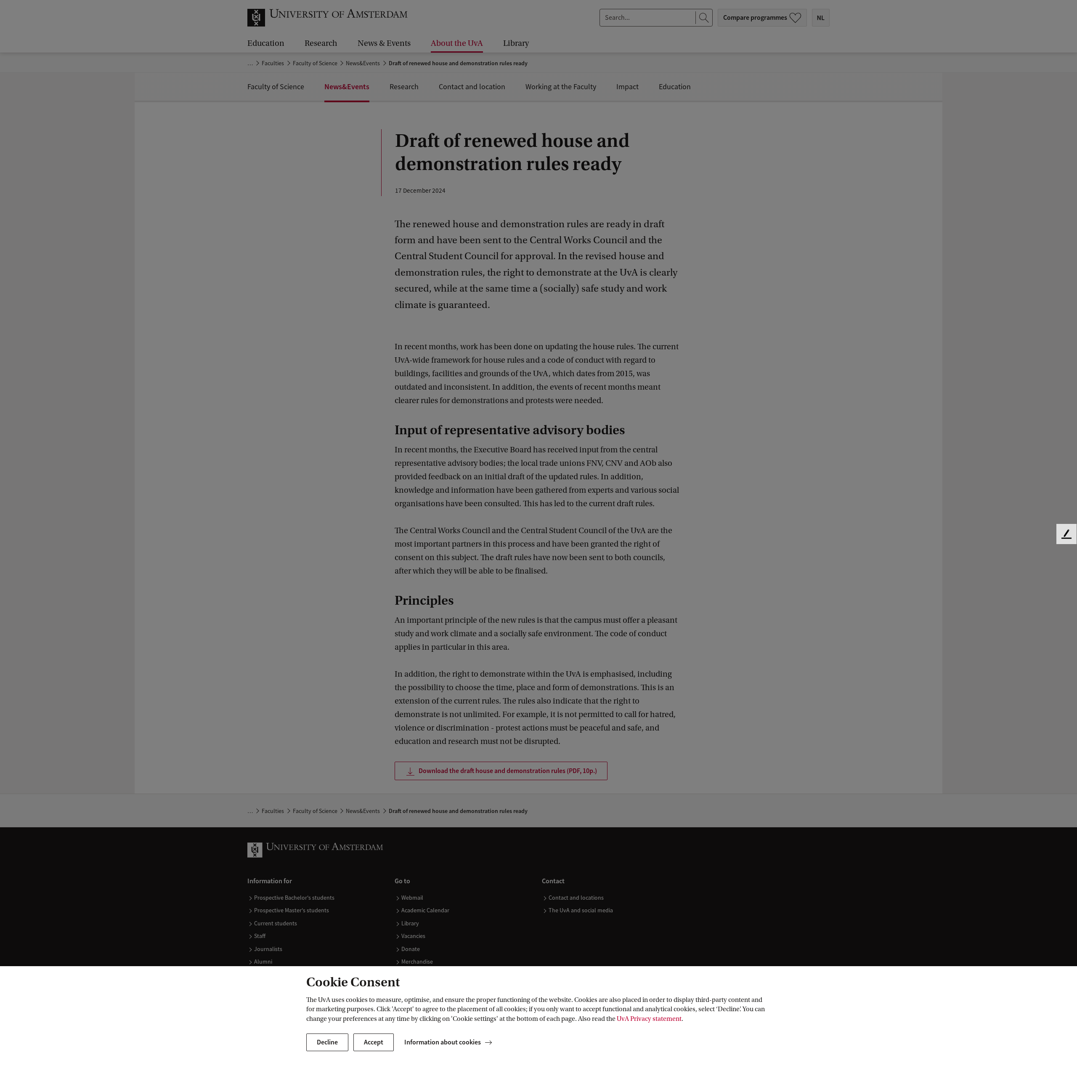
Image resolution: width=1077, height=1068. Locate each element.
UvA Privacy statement (649, 1019)
